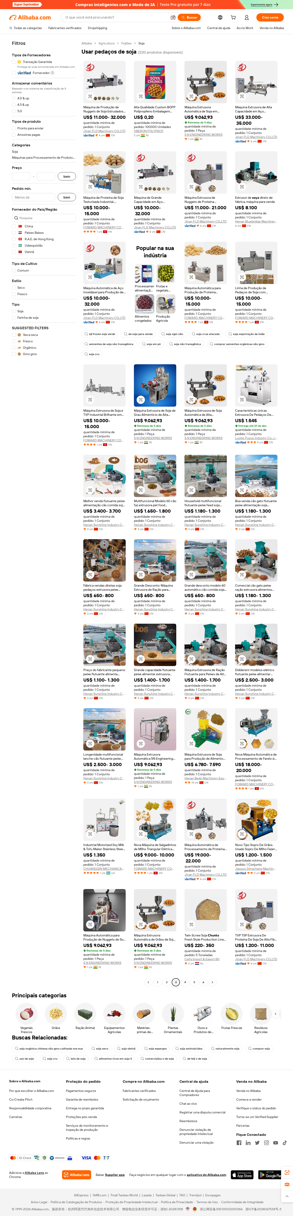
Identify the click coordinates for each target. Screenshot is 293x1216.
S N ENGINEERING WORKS (203, 134)
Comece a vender (249, 1099)
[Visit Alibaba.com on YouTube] (275, 1142)
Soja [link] (141, 43)
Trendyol (195, 1195)
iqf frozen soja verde (102, 334)
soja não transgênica (187, 344)
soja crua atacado (208, 334)
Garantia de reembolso (82, 1099)
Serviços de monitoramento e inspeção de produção (87, 1128)
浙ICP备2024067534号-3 (263, 1209)
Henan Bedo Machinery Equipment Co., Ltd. (205, 778)
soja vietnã (129, 1048)
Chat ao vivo (188, 1103)
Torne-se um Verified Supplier (257, 1117)
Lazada (147, 1195)
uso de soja (26, 1058)
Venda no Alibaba (248, 1091)
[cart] (234, 18)
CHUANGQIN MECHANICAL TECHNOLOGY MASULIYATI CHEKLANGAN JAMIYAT (104, 869)
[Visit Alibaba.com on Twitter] (257, 1142)
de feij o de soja (197, 1058)
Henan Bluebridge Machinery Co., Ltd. (256, 221)
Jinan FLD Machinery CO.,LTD (104, 131)
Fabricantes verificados (139, 1091)
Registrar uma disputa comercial (202, 1112)
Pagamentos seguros (81, 1091)
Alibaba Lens (34, 1173)
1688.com (99, 1195)
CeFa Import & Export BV (202, 959)
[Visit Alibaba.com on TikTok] (285, 1142)
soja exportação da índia (249, 334)
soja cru (94, 354)
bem (66, 176)
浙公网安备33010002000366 (221, 1209)
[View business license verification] (188, 1209)
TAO (182, 1195)
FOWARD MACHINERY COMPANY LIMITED (104, 227)
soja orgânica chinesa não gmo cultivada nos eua (51, 1048)
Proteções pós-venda (81, 1117)
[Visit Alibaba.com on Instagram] (266, 1142)
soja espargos (158, 1048)
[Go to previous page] (148, 982)
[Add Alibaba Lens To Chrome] (76, 1174)
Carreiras (15, 1117)
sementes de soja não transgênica (111, 344)
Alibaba (86, 43)
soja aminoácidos (191, 1048)
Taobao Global (165, 1195)
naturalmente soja (227, 1048)
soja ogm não (174, 334)
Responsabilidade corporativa (30, 1108)
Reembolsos (188, 1121)
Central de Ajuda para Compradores (194, 1093)
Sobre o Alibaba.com (24, 1081)
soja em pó (154, 344)
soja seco (102, 1048)
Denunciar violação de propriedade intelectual (196, 1132)
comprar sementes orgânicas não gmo (239, 344)
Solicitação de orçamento (141, 1099)
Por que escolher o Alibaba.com (31, 1091)
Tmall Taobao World (124, 1195)
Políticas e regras (78, 1138)
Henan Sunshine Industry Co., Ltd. (104, 525)
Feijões (126, 43)
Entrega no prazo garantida (85, 1108)
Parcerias (243, 1125)
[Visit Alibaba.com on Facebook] (239, 1142)
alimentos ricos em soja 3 (115, 1058)
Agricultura (106, 43)
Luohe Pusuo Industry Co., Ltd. (256, 438)
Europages (213, 1195)
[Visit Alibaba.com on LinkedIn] (248, 1142)
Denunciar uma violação (196, 1142)
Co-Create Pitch (21, 1099)
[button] (173, 17)
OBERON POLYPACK (148, 131)
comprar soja (261, 1048)
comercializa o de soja (159, 1058)
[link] (287, 1172)
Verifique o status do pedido (256, 1108)
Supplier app (115, 1175)
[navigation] (44, 513)
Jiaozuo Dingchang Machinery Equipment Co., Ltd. (256, 869)
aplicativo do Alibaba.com (206, 1175)
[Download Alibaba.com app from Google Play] (271, 1174)
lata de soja (78, 1058)
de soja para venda (140, 334)
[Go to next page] (212, 982)
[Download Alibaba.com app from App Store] (242, 1174)
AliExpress (81, 1195)
